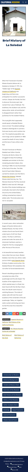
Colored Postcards (9, 415)
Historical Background (10, 380)
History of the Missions (10, 400)
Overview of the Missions (11, 390)
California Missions (17, 458)
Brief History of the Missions (12, 395)
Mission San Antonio (8, 176)
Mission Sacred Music (10, 420)
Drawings (6, 410)
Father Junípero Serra (10, 405)
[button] (22, 2)
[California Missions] (10, 2)
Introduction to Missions (11, 375)
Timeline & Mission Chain (11, 385)
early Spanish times (18, 260)
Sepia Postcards (17, 410)
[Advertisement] (14, 63)
